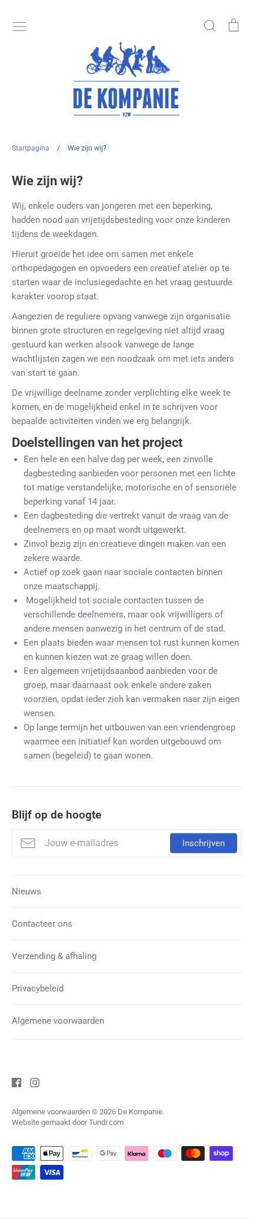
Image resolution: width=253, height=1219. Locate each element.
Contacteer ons (42, 924)
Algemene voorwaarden (58, 1021)
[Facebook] (12, 1082)
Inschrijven (203, 843)
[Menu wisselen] (19, 25)
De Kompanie (140, 1111)
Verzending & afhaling (54, 956)
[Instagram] (30, 1082)
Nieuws (26, 891)
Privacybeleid (38, 988)
